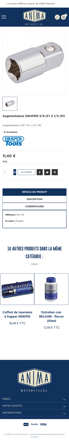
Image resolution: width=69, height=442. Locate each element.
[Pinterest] (55, 172)
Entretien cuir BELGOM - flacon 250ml (51, 316)
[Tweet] (47, 172)
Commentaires (34, 206)
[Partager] (40, 172)
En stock (9, 221)
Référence (10, 214)
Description (34, 199)
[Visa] (43, 424)
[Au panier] (9, 338)
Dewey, (46, 434)
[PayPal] (34, 424)
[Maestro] (26, 424)
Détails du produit (34, 191)
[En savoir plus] (26, 338)
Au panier (26, 172)
